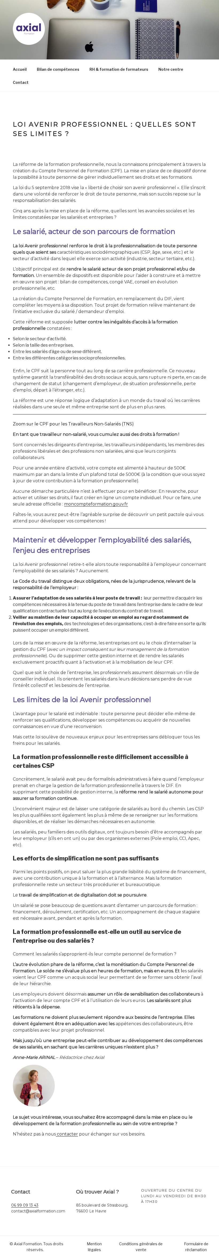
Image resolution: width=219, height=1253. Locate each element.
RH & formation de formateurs (118, 69)
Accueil (20, 69)
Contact (21, 82)
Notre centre (170, 69)
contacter (67, 1134)
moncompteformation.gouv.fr (96, 504)
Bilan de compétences (58, 69)
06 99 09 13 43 (24, 1205)
